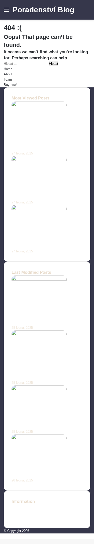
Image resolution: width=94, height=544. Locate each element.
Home (8, 69)
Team (8, 79)
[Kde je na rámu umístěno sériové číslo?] (39, 279)
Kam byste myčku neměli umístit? (45, 425)
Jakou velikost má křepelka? (40, 245)
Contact (17, 507)
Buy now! (10, 85)
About (8, 74)
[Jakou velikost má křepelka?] (39, 209)
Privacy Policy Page (26, 518)
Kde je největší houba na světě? (43, 474)
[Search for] (87, 11)
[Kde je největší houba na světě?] (39, 438)
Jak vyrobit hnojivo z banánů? (41, 196)
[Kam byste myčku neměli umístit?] (39, 389)
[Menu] (6, 11)
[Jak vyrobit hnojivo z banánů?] (39, 160)
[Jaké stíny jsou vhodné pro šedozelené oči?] (39, 105)
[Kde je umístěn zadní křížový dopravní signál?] (39, 334)
